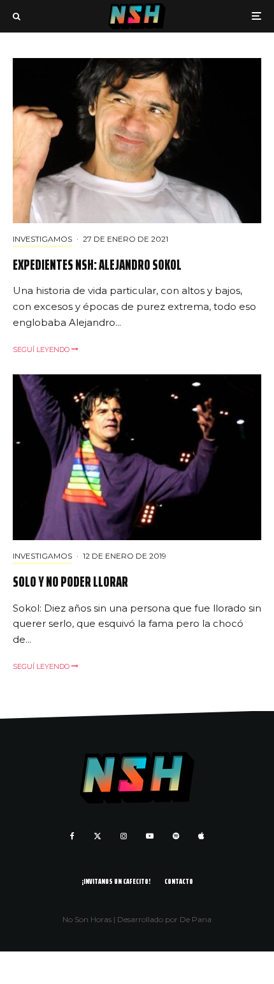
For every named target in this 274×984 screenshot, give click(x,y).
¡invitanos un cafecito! (116, 881)
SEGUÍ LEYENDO (42, 349)
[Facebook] (72, 836)
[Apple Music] (201, 836)
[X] (97, 836)
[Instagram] (123, 836)
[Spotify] (176, 836)
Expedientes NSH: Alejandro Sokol (97, 265)
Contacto (178, 881)
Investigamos (42, 239)
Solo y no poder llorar (70, 582)
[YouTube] (149, 836)
